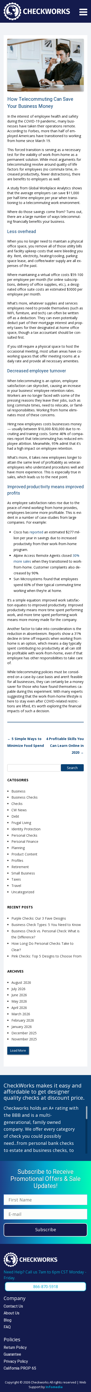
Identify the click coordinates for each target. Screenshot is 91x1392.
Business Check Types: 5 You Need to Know (46, 924)
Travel (16, 885)
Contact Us (13, 1306)
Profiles (17, 860)
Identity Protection (26, 829)
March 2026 (20, 1014)
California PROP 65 (20, 1368)
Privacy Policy (16, 1361)
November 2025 (24, 1039)
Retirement (20, 866)
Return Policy (15, 1347)
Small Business (23, 873)
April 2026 (19, 1007)
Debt (15, 816)
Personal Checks (24, 835)
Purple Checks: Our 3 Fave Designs (38, 918)
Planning (18, 847)
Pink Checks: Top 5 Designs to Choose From (46, 956)
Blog (7, 1320)
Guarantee (12, 1354)
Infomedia (54, 1387)
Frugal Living (21, 822)
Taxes (16, 879)
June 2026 (19, 995)
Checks (17, 803)
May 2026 (19, 1001)
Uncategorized (22, 892)
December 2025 (24, 1033)
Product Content (24, 854)
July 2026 (18, 988)
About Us (11, 1313)
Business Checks (24, 797)
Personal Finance (24, 841)
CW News (19, 810)
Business (18, 791)
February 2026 (22, 1020)
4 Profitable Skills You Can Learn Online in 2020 (65, 745)
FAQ (7, 1327)
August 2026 (21, 982)
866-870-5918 (45, 1286)
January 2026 (21, 1026)
